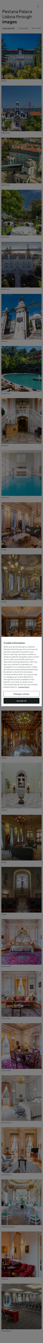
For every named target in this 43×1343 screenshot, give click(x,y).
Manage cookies (21, 694)
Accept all (21, 700)
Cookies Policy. (24, 687)
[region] (21, 671)
